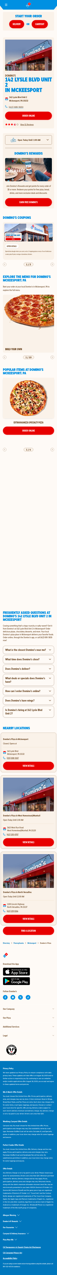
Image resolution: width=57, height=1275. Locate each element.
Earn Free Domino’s (28, 202)
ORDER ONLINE (28, 430)
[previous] (4, 264)
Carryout (39, 24)
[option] (28, 241)
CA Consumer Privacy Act (12, 1252)
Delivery (17, 24)
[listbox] (28, 241)
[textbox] (28, 633)
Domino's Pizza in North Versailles (17, 892)
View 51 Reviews (27, 124)
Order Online (28, 115)
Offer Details (12, 246)
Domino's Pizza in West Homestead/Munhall (21, 815)
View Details (28, 765)
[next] (52, 264)
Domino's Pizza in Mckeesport (15, 739)
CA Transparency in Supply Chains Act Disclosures (22, 1247)
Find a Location (28, 930)
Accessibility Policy (10, 1258)
